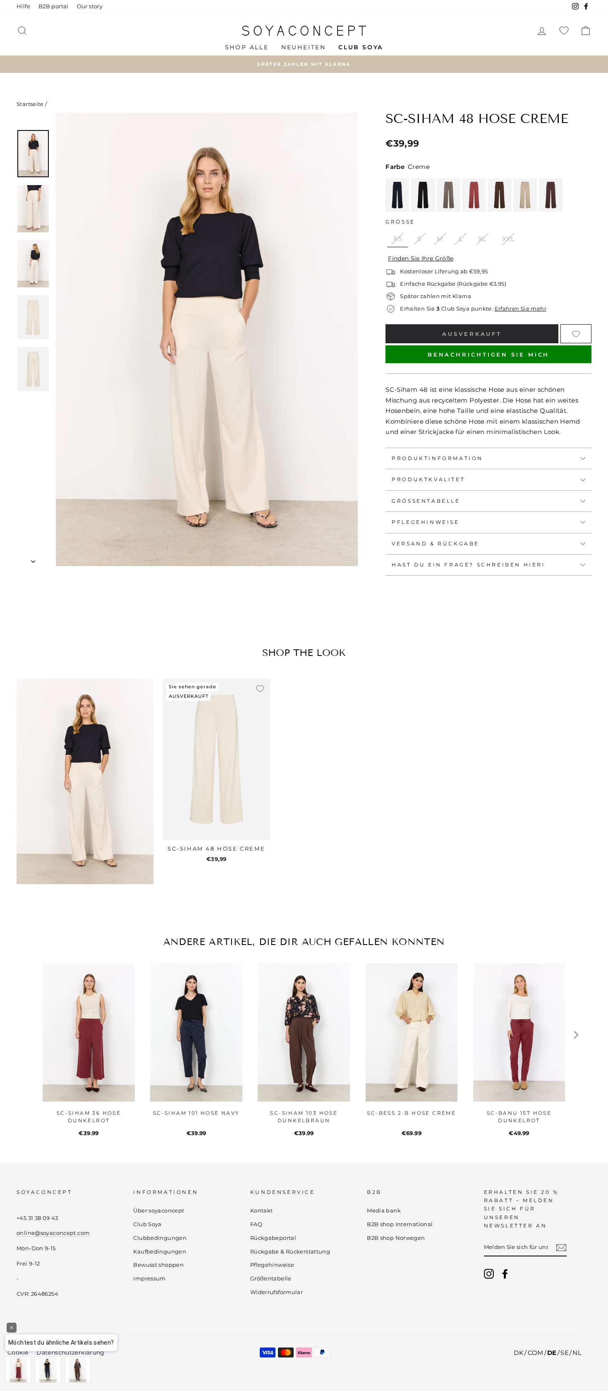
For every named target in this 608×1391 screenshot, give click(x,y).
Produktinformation (437, 458)
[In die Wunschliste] (260, 689)
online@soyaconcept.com (53, 1233)
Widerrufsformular (276, 1292)
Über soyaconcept (158, 1211)
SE (564, 1353)
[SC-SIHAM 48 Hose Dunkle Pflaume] (551, 195)
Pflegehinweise (425, 522)
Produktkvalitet (428, 479)
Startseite (30, 104)
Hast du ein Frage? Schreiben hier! (468, 565)
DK (519, 1353)
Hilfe (23, 6)
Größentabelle (426, 501)
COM (535, 1353)
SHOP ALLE (247, 47)
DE (552, 1353)
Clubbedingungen (160, 1238)
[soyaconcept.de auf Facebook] (505, 1274)
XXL (508, 239)
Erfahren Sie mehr (520, 309)
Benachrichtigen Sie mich (489, 354)
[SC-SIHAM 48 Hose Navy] (397, 195)
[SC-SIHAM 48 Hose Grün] (448, 195)
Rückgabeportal (273, 1238)
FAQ (256, 1224)
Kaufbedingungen (159, 1252)
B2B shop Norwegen (396, 1238)
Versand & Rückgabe (435, 543)
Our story (90, 6)
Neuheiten (303, 47)
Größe (400, 222)
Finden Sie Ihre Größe (420, 258)
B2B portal (53, 6)
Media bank (384, 1211)
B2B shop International (400, 1224)
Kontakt (261, 1211)
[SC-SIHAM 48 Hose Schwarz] (423, 195)
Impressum (149, 1278)
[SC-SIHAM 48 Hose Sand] (525, 195)
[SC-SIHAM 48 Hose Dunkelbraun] (499, 195)
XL (482, 239)
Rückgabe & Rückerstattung (290, 1252)
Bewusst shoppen (158, 1265)
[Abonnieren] (561, 1247)
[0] (564, 30)
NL (577, 1353)
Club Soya (147, 1224)
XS (397, 238)
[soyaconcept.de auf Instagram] (489, 1274)
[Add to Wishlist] (575, 333)
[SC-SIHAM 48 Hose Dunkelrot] (474, 195)
